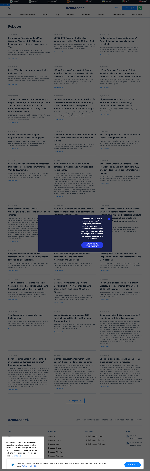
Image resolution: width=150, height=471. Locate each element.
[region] (75, 464)
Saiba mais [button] (18, 456)
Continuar (133, 465)
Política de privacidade (30, 466)
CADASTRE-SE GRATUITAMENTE (92, 245)
